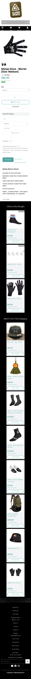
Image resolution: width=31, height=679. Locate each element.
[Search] (27, 22)
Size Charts (15, 652)
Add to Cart (16, 102)
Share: (3, 75)
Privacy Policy (15, 642)
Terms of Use (15, 639)
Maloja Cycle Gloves (13, 583)
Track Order (15, 614)
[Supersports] (15, 9)
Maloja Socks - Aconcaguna (12, 231)
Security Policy (15, 649)
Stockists (15, 633)
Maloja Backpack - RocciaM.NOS (13, 515)
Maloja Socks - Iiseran (14, 264)
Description (8, 160)
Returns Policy (15, 645)
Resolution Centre (15, 617)
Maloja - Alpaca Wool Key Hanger (15, 377)
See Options (15, 241)
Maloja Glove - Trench (14, 299)
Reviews (16, 163)
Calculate (16, 133)
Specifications (18, 159)
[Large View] (3, 64)
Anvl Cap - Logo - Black (14, 342)
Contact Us (15, 630)
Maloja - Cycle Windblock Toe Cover (15, 481)
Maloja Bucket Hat (13, 548)
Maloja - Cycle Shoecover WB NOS (15, 446)
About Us (15, 623)
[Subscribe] (27, 661)
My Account (16, 610)
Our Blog (15, 626)
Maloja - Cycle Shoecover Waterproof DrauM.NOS (15, 412)
